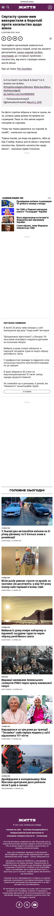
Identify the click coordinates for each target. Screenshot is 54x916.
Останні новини (15, 323)
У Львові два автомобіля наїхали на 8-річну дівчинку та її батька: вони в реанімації (26, 534)
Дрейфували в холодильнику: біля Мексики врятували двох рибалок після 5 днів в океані (24, 782)
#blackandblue (42, 87)
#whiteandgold (12, 90)
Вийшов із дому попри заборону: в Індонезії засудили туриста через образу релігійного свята (26, 351)
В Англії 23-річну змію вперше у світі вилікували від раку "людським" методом (26, 329)
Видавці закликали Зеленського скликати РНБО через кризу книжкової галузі (27, 683)
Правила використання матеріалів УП (27, 833)
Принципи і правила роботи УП (21, 836)
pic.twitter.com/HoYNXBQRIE (19, 94)
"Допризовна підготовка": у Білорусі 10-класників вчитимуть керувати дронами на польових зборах (26, 339)
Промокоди (42, 836)
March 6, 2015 (34, 102)
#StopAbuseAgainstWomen (18, 87)
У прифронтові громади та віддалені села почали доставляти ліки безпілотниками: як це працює (26, 363)
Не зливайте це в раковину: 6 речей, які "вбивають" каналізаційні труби (26, 385)
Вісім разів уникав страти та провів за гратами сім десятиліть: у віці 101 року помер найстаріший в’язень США (26, 584)
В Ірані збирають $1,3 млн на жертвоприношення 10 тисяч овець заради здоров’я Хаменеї (23, 374)
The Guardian (24, 68)
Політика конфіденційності (35, 830)
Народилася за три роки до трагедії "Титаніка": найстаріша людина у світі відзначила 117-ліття (26, 732)
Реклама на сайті (13, 830)
